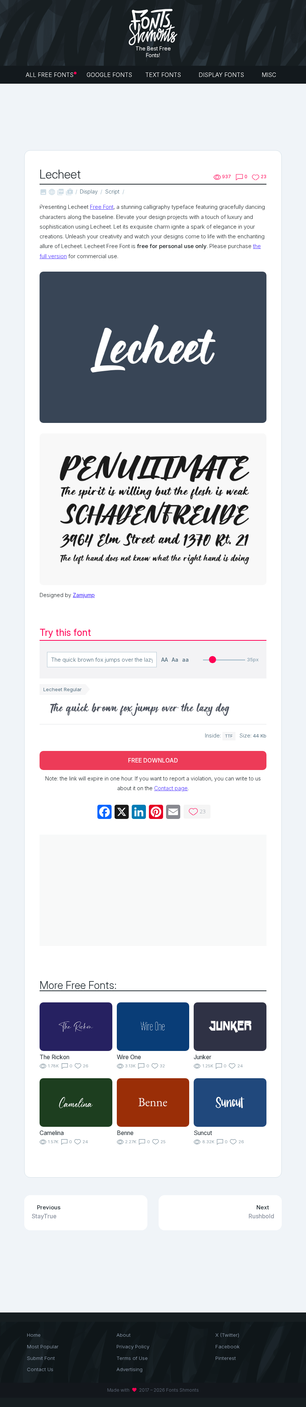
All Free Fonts (50, 74)
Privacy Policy (132, 1346)
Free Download (153, 760)
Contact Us (40, 1369)
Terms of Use (132, 1358)
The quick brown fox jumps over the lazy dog (140, 709)
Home (34, 1335)
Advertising (129, 1369)
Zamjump (84, 595)
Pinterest (225, 1358)
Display (89, 191)
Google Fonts (109, 74)
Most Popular (43, 1346)
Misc (270, 74)
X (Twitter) (227, 1335)
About (123, 1335)
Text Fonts (163, 74)
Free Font (101, 207)
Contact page (171, 788)
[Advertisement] (160, 116)
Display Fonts (222, 74)
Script (112, 191)
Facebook (227, 1346)
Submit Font (41, 1358)
